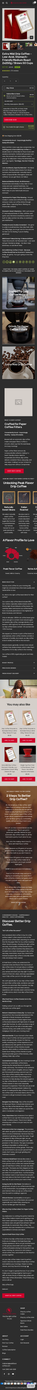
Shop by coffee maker (25, 1313)
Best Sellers (24, 1326)
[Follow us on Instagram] (9, 1374)
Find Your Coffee (7, 1343)
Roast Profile (7, 663)
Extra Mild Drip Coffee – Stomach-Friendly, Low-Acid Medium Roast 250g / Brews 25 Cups (9, 768)
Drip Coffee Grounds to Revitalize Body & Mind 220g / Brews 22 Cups (27, 731)
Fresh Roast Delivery (10, 673)
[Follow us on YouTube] (13, 1374)
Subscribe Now (10, 120)
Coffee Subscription (9, 1350)
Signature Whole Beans (25, 1322)
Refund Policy (28, 1381)
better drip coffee (25, 1275)
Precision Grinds (9, 668)
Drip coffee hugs (7, 1285)
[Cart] (34, 3)
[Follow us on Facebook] (4, 1374)
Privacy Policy (9, 1381)
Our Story (5, 1339)
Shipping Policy (18, 1381)
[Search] (7, 3)
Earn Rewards (24, 1343)
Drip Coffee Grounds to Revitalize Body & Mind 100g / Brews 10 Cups (9, 731)
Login (22, 1339)
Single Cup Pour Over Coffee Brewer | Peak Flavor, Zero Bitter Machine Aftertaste (27, 768)
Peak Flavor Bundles (26, 1330)
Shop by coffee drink (27, 1317)
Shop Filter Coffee (18, 902)
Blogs (4, 1353)
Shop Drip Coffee (14, 471)
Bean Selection (8, 582)
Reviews (4, 1346)
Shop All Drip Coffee (13, 1295)
